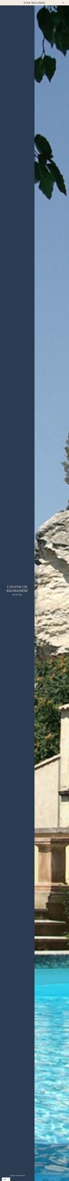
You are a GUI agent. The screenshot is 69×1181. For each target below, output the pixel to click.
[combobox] (6, 1179)
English (4, 1179)
